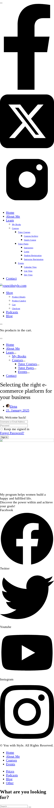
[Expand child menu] (15, 353)
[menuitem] (10, 212)
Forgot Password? (12, 433)
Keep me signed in (16, 429)
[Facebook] (27, 88)
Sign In (4, 437)
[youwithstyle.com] (13, 285)
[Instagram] (27, 205)
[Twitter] (27, 151)
